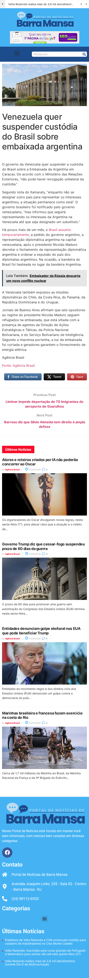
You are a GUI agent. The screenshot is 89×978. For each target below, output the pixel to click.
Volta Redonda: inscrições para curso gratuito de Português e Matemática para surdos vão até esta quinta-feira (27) (45, 952)
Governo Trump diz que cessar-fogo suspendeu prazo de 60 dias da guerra (43, 546)
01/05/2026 (35, 469)
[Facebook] (7, 852)
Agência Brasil (12, 469)
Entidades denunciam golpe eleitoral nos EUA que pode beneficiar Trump (41, 630)
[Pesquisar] (84, 54)
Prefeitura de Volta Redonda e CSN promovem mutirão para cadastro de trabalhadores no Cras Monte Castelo (45, 941)
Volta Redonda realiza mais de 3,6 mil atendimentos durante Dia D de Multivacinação (40, 962)
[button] (16, 53)
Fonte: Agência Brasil (18, 365)
